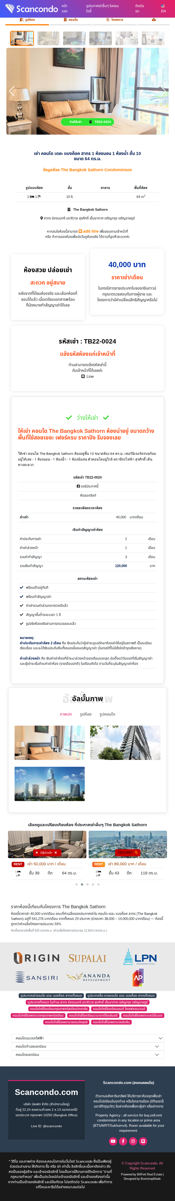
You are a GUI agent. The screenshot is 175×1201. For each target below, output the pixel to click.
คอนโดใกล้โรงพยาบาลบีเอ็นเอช (142, 1015)
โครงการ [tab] (117, 19)
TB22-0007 (44, 852)
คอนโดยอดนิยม (27, 1054)
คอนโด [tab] (73, 19)
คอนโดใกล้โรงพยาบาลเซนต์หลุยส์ (66, 1022)
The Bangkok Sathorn (90, 209)
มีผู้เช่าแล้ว (127, 852)
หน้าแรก (64, 8)
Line (89, 377)
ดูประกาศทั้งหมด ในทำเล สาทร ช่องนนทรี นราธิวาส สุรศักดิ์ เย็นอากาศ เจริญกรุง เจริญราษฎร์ (88, 1002)
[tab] (154, 20)
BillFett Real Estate (149, 1174)
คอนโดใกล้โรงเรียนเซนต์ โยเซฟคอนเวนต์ (119, 1009)
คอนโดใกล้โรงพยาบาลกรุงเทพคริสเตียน (38, 1015)
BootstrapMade (151, 1179)
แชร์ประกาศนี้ (89, 486)
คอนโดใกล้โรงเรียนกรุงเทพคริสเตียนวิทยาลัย (59, 1009)
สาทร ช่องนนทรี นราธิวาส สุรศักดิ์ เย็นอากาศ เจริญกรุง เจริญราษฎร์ (89, 218)
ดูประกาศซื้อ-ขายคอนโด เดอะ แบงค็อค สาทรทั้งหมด (121, 995)
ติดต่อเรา (139, 8)
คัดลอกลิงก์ (87, 495)
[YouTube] (113, 1141)
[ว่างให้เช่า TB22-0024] (87, 91)
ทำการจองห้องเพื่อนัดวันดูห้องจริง (75, 237)
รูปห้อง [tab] (30, 19)
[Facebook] (123, 1141)
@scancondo (52, 1126)
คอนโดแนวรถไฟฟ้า (30, 1038)
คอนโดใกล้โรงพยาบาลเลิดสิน (111, 1022)
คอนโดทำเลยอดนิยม (31, 1046)
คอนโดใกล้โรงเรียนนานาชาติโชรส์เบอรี (93, 1015)
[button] (76, 884)
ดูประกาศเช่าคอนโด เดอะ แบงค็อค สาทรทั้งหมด (51, 995)
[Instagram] (133, 1141)
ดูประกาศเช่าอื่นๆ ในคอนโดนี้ (102, 8)
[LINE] (143, 1141)
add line (90, 231)
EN (163, 11)
